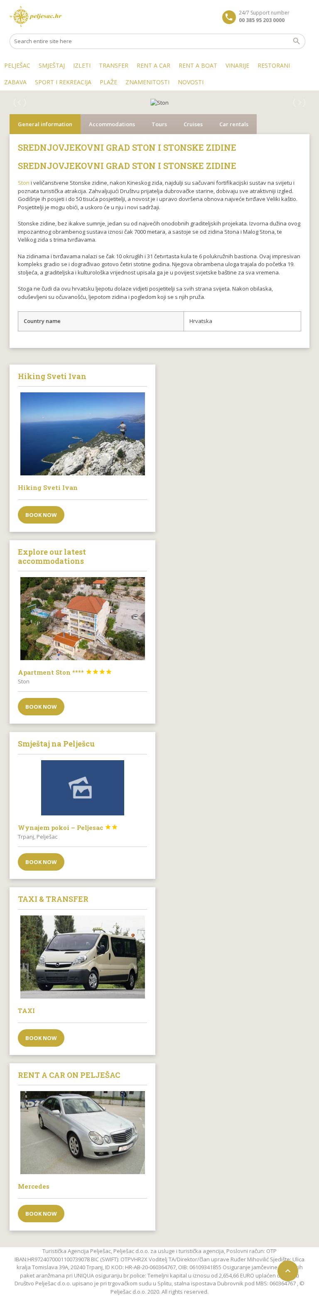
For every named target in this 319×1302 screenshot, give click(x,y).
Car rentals (233, 124)
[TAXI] (82, 957)
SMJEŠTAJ (52, 65)
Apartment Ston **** (65, 672)
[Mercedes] (82, 1132)
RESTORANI (274, 65)
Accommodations (112, 124)
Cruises (193, 124)
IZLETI (82, 65)
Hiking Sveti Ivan (48, 487)
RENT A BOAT (198, 65)
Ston (23, 182)
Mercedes (33, 1186)
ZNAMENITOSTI (147, 82)
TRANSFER (113, 65)
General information (45, 124)
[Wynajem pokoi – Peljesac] (82, 787)
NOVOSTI (191, 82)
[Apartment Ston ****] (82, 618)
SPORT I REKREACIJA (63, 82)
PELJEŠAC (17, 65)
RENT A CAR (153, 65)
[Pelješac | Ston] (35, 16)
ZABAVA (15, 82)
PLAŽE (108, 82)
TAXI (26, 1010)
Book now (41, 515)
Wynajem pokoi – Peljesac (68, 827)
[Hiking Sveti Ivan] (82, 433)
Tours (159, 124)
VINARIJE (237, 65)
